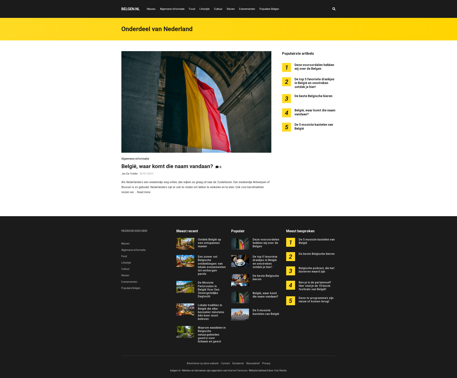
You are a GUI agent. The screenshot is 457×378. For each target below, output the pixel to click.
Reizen (231, 9)
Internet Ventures (238, 370)
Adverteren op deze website (203, 363)
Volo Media (280, 370)
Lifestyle (205, 9)
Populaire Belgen (269, 9)
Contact (225, 363)
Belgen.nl (130, 9)
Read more (143, 192)
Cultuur (218, 9)
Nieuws (151, 9)
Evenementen (247, 9)
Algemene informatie (172, 9)
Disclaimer (238, 363)
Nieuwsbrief (253, 363)
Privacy (266, 363)
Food (192, 9)
